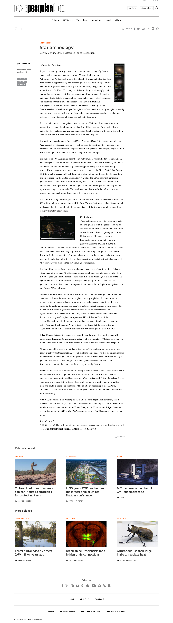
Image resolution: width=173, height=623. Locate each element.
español (146, 1)
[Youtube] (93, 586)
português (155, 1)
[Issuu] (109, 586)
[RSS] (104, 586)
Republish (128, 29)
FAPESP (51, 612)
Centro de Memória (116, 612)
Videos (118, 21)
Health (108, 21)
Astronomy (22, 79)
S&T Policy (68, 21)
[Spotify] (99, 586)
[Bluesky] (77, 586)
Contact (99, 599)
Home (72, 599)
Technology (81, 21)
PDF (20, 29)
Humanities (96, 21)
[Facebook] (63, 586)
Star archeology (56, 48)
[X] (67, 586)
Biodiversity (22, 82)
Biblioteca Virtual (91, 612)
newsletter (132, 8)
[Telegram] (88, 586)
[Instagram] (72, 586)
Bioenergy (21, 84)
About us (85, 599)
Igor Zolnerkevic (23, 64)
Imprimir (16, 29)
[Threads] (82, 586)
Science (55, 21)
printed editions (147, 8)
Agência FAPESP (68, 612)
